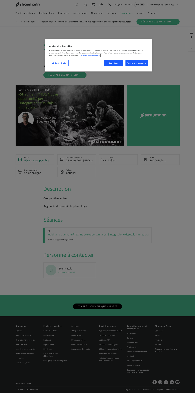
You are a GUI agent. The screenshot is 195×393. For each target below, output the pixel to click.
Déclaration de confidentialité (90, 55)
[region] (98, 55)
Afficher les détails (59, 63)
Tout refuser (113, 63)
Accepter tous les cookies (136, 63)
